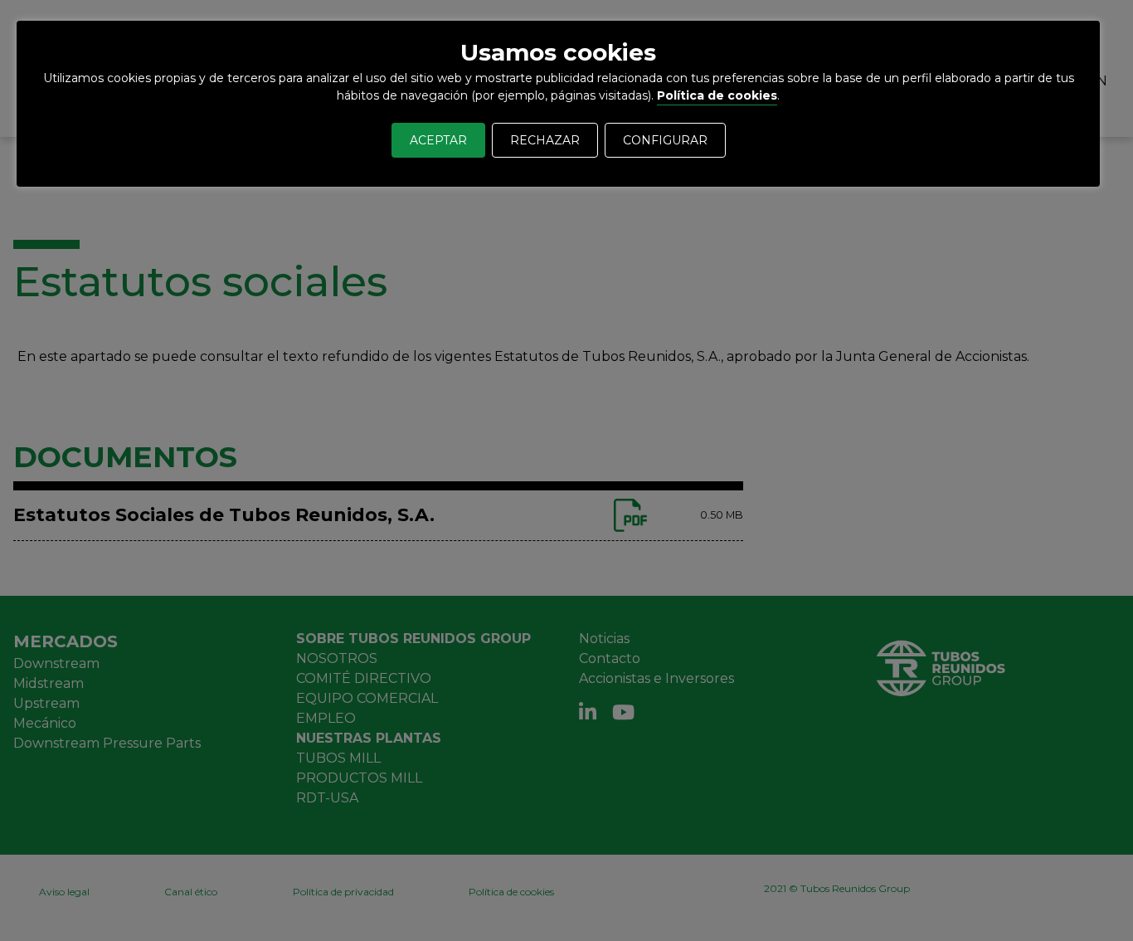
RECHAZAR (545, 140)
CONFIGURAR (665, 140)
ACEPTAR (438, 140)
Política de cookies (717, 95)
